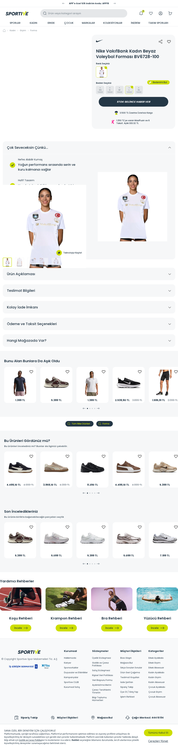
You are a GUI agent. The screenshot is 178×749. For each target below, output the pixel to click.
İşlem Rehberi (127, 696)
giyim (23, 30)
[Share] (161, 42)
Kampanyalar (71, 677)
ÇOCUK (69, 23)
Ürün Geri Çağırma (130, 672)
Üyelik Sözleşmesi (101, 658)
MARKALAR (88, 23)
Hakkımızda (70, 658)
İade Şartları (126, 682)
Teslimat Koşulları (129, 677)
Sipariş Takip (126, 687)
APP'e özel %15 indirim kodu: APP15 (89, 3)
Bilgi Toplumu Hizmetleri (99, 699)
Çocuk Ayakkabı (156, 687)
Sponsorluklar (71, 667)
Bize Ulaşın (126, 658)
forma (33, 30)
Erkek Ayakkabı (156, 658)
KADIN (33, 23)
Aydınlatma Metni (101, 685)
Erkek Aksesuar (156, 667)
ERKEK (51, 23)
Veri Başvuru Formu (102, 680)
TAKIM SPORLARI (158, 23)
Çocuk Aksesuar (156, 696)
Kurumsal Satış (72, 687)
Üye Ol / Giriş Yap (129, 692)
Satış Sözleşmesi (101, 670)
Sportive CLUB (71, 682)
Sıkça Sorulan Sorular (131, 667)
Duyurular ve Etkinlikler (76, 672)
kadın (13, 30)
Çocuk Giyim (155, 692)
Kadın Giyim (154, 677)
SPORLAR (15, 23)
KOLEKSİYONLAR (112, 23)
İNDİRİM (135, 23)
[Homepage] (17, 13)
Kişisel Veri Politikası (102, 675)
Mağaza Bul (126, 662)
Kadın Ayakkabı (156, 672)
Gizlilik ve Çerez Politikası (100, 664)
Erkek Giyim (154, 662)
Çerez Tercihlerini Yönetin (101, 691)
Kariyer (67, 662)
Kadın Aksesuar (156, 682)
